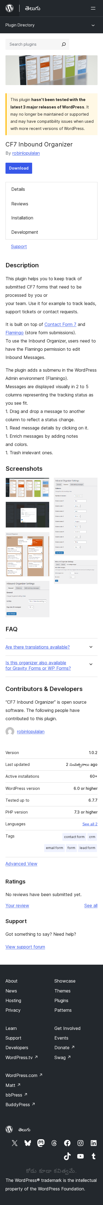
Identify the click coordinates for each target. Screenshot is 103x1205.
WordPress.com (24, 1075)
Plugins (61, 1000)
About (11, 981)
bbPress (16, 1095)
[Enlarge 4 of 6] (42, 588)
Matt (13, 1085)
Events (61, 1038)
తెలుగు (24, 1129)
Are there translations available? (37, 647)
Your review (17, 905)
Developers (16, 1047)
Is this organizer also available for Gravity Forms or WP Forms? (38, 665)
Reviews (19, 203)
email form (54, 848)
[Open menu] (94, 8)
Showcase (65, 981)
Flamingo (14, 332)
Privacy (13, 1010)
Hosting (13, 1000)
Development (24, 232)
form (71, 848)
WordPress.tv (21, 1057)
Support (19, 246)
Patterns (63, 1010)
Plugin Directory (20, 25)
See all (91, 905)
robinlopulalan (26, 153)
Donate (64, 1047)
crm (92, 837)
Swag (62, 1057)
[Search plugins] (63, 44)
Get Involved (67, 1028)
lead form (87, 848)
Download (19, 168)
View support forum (25, 947)
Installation (22, 218)
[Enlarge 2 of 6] (42, 509)
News (11, 991)
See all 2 (90, 824)
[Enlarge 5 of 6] (90, 485)
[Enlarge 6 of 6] (90, 567)
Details (18, 189)
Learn (11, 1028)
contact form (74, 837)
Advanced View (21, 863)
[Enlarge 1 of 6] (42, 485)
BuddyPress (20, 1104)
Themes (62, 991)
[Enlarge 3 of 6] (42, 539)
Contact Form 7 (60, 324)
